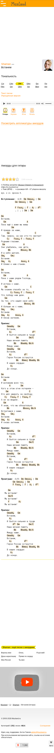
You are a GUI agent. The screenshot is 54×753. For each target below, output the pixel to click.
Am (28, 87)
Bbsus (24, 250)
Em (37, 84)
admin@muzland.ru (39, 732)
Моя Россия (6, 660)
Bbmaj (25, 360)
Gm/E (10, 495)
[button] (27, 682)
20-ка (24, 114)
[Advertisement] (27, 34)
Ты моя (21, 660)
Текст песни (6, 93)
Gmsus (22, 202)
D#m (28, 84)
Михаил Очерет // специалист (30, 185)
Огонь (21, 653)
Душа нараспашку (8, 656)
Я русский (40, 653)
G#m (20, 87)
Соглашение (45, 726)
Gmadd (10, 326)
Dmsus (30, 199)
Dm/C (31, 337)
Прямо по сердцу (26, 656)
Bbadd (24, 343)
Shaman (6, 64)
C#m (11, 84)
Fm (46, 84)
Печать (32, 114)
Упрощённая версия (10, 95)
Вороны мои (6, 653)
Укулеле (14, 114)
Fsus (20, 207)
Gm (11, 87)
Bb (9, 250)
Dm (25, 199)
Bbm (37, 87)
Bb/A (31, 343)
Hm (45, 87)
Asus (24, 261)
